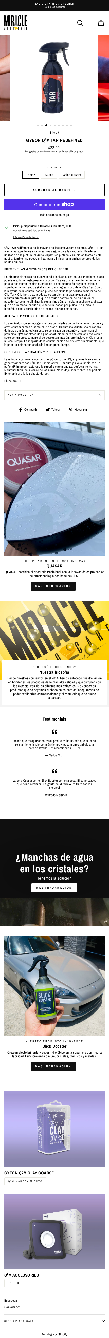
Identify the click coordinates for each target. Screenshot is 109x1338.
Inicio (53, 132)
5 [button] (55, 126)
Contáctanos (12, 1307)
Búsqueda (10, 1300)
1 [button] (38, 126)
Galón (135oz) (72, 175)
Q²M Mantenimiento (25, 1181)
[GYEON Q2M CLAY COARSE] (54, 1129)
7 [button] (63, 126)
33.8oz (49, 175)
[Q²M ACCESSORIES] (54, 1231)
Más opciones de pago (54, 215)
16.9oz (30, 175)
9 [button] (71, 126)
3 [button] (46, 125)
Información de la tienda (26, 237)
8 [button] (67, 126)
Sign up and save (19, 1321)
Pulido (16, 1283)
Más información (53, 586)
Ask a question (21, 394)
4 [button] (51, 126)
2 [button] (42, 126)
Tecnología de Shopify (54, 1334)
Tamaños (54, 167)
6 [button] (59, 126)
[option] (54, 5)
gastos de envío (37, 151)
